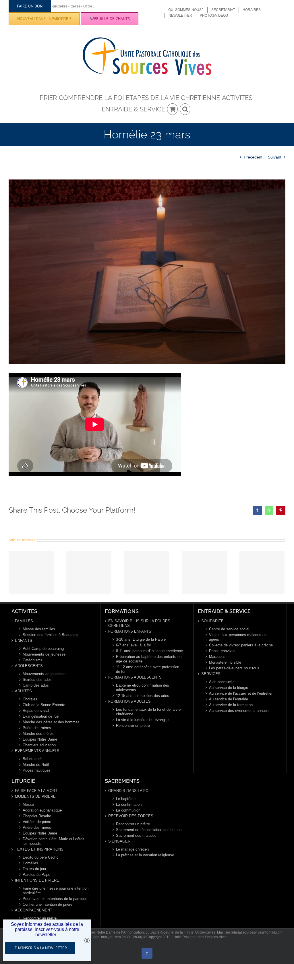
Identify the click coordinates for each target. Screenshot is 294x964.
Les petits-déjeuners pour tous (234, 668)
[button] (185, 109)
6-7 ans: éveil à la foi (133, 645)
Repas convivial (36, 710)
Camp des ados (36, 685)
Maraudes (217, 656)
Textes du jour (34, 869)
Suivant (274, 157)
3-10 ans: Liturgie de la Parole (141, 639)
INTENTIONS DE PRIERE (37, 880)
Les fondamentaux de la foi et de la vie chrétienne (148, 711)
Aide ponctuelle (222, 682)
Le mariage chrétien (132, 849)
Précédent (253, 157)
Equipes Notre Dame (40, 739)
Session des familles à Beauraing (50, 635)
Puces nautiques (37, 770)
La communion (128, 810)
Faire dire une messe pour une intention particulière (55, 890)
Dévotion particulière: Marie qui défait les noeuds (53, 841)
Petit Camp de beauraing (43, 648)
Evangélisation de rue (41, 716)
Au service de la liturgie (228, 687)
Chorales (30, 699)
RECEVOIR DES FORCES (130, 816)
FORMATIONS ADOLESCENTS (135, 677)
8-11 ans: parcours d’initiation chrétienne (149, 651)
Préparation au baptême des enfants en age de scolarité (148, 658)
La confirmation (129, 804)
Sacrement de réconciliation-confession (148, 830)
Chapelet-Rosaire (37, 816)
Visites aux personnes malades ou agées (237, 637)
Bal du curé (32, 759)
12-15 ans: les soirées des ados (142, 695)
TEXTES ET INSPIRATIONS (39, 849)
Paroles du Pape (36, 874)
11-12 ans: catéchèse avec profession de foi (147, 669)
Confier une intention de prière (47, 904)
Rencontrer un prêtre (133, 725)
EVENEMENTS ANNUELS (37, 751)
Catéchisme (32, 660)
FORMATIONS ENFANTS (129, 631)
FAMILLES (24, 621)
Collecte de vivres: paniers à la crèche (241, 645)
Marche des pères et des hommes (51, 722)
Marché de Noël (36, 764)
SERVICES (210, 674)
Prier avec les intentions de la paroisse (55, 899)
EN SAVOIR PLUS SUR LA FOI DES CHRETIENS (139, 623)
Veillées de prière (37, 822)
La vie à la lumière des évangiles (143, 720)
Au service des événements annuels (239, 710)
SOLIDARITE (212, 621)
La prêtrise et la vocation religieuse (145, 855)
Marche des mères (38, 733)
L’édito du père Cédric (41, 857)
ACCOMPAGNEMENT (33, 910)
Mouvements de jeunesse (44, 654)
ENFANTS (23, 640)
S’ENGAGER (119, 841)
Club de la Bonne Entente (44, 705)
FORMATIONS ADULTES (129, 701)
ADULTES (23, 691)
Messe (28, 804)
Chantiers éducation (39, 745)
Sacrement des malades (136, 835)
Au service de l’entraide (228, 699)
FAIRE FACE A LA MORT (36, 791)
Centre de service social (229, 629)
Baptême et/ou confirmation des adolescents (142, 687)
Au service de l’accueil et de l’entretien (241, 693)
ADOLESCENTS (29, 666)
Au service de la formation (231, 705)
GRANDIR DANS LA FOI (129, 791)
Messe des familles (39, 629)
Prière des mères (37, 728)
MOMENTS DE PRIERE (35, 796)
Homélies (30, 863)
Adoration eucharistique (42, 810)
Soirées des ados (37, 679)
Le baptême (126, 799)
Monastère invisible (225, 662)
